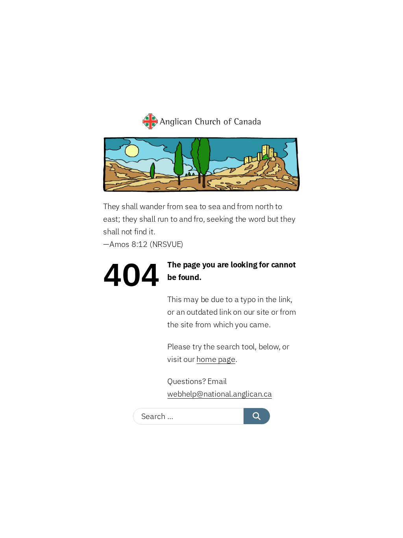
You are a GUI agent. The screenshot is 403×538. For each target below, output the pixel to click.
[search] (257, 416)
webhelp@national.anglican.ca (219, 393)
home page (215, 359)
